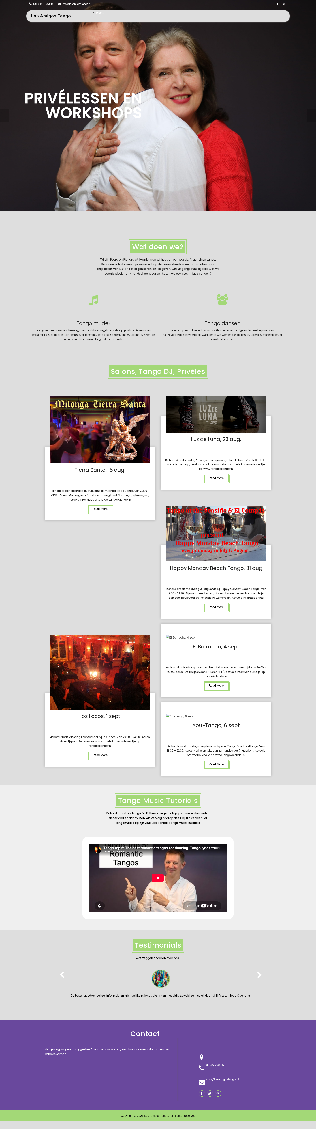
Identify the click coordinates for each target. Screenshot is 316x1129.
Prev (4, 115)
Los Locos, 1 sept (100, 716)
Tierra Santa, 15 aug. (100, 470)
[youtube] (209, 1093)
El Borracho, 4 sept (216, 646)
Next (311, 115)
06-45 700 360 (215, 1065)
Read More (100, 509)
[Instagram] (284, 4)
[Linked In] (218, 1093)
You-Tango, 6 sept (216, 725)
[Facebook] (277, 4)
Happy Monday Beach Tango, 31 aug (216, 568)
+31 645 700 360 (43, 3)
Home (100, 12)
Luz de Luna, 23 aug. (216, 439)
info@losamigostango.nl (76, 3)
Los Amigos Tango (51, 16)
